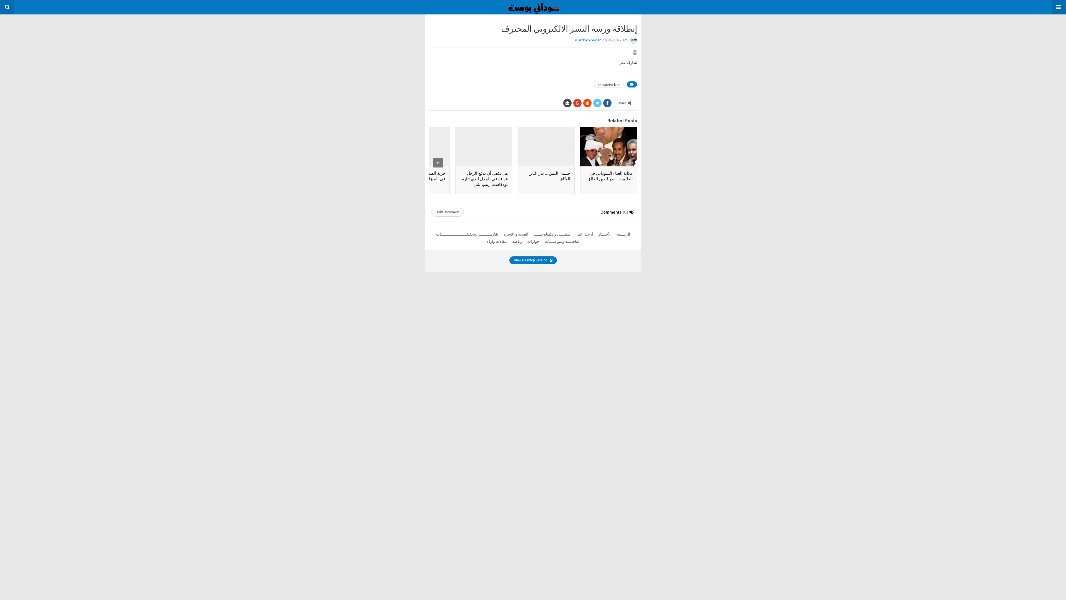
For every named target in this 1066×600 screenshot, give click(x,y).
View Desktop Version (531, 260)
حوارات (533, 241)
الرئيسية (623, 234)
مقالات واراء (497, 241)
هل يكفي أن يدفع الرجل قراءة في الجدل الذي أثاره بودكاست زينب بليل (485, 179)
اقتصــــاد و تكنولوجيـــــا (553, 234)
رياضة (517, 241)
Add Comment (447, 212)
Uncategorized (609, 84)
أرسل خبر (585, 234)
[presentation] (438, 163)
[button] (1059, 7)
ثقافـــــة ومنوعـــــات (562, 241)
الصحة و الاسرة (516, 234)
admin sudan (590, 40)
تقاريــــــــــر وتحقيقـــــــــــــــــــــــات (467, 234)
